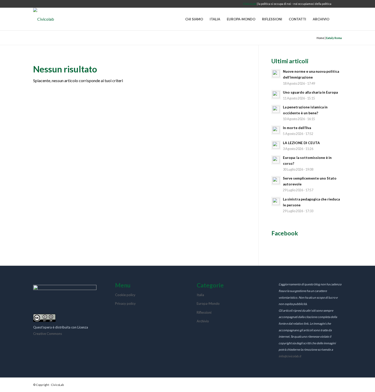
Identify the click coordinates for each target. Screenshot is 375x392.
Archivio (203, 321)
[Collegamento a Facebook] (338, 4)
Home (320, 38)
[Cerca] (337, 19)
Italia (200, 295)
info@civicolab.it (290, 356)
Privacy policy (125, 303)
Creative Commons (47, 334)
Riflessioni (204, 312)
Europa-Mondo (208, 303)
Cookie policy (125, 295)
